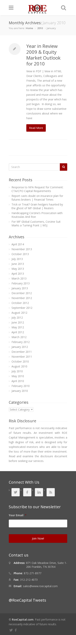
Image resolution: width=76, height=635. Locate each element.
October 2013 (20, 254)
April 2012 (17, 332)
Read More (36, 128)
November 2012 (21, 298)
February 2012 (20, 342)
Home (29, 28)
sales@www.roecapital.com (40, 586)
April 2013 (17, 273)
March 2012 (19, 337)
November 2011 (21, 356)
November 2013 (21, 249)
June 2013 (17, 264)
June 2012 (17, 322)
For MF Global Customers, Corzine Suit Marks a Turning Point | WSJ (36, 223)
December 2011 (21, 352)
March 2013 (19, 278)
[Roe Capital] (37, 11)
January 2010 (19, 391)
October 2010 (20, 361)
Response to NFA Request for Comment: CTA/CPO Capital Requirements (37, 189)
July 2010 (17, 371)
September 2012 (21, 308)
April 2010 (17, 381)
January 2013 (19, 288)
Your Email (18, 515)
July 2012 (17, 317)
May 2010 (17, 376)
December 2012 (21, 293)
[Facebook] (16, 630)
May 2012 (17, 327)
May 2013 (17, 269)
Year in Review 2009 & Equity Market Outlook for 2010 (43, 55)
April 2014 (17, 244)
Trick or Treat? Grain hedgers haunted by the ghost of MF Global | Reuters (37, 206)
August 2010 (19, 366)
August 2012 (19, 312)
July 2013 (17, 259)
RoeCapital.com (23, 619)
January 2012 (19, 347)
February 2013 (20, 283)
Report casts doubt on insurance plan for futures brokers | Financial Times (37, 197)
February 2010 (20, 386)
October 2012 (20, 303)
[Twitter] (12, 630)
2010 (40, 28)
